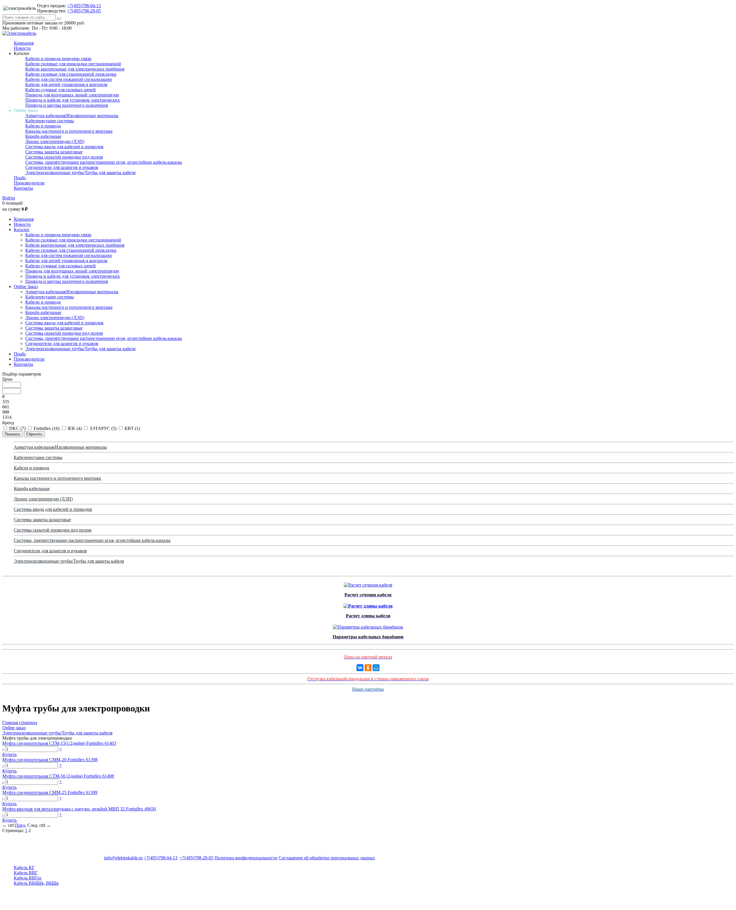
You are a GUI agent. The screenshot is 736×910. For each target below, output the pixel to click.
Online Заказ (26, 286)
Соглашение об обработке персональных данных (327, 857)
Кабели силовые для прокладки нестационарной (73, 63)
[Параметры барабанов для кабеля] (368, 625)
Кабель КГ (24, 867)
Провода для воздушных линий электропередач (72, 94)
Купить (9, 754)
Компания (24, 43)
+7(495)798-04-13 (84, 5)
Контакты (23, 188)
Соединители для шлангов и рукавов (61, 167)
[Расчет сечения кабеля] (368, 583)
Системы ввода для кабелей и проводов (64, 146)
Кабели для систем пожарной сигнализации (68, 79)
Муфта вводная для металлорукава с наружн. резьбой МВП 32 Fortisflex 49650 (79, 808)
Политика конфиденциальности (245, 857)
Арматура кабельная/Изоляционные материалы (71, 115)
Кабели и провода (43, 125)
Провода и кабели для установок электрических (72, 100)
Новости (22, 48)
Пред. (20, 825)
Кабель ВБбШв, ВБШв (36, 883)
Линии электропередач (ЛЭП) (54, 141)
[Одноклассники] (368, 667)
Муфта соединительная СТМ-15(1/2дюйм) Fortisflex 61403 (59, 743)
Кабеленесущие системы (49, 120)
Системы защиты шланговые (54, 151)
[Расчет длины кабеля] (368, 604)
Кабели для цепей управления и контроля (66, 84)
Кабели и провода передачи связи (58, 58)
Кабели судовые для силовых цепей (60, 89)
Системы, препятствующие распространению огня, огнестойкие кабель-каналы (103, 162)
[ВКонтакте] (359, 667)
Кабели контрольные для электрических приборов (74, 68)
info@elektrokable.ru (123, 857)
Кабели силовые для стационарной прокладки (70, 74)
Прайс (20, 177)
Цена (7, 379)
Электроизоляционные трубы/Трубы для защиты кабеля (80, 172)
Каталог (22, 229)
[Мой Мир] (376, 667)
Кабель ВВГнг (28, 877)
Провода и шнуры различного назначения (66, 105)
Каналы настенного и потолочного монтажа (68, 131)
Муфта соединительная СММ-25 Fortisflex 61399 (49, 792)
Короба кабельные (43, 136)
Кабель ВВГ (26, 872)
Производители (29, 182)
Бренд (8, 422)
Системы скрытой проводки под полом (64, 157)
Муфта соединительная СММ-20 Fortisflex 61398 (49, 759)
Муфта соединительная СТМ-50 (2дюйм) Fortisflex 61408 (58, 776)
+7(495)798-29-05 (84, 10)
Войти (8, 197)
